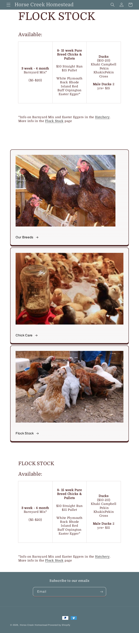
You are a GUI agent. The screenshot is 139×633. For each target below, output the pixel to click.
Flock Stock (54, 121)
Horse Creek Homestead (33, 625)
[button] (8, 4)
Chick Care (24, 335)
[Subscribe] (101, 591)
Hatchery (102, 117)
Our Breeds (24, 237)
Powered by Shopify (59, 625)
